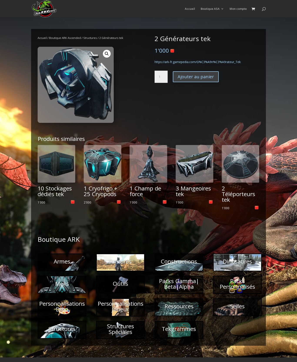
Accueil (190, 9)
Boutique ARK (59, 239)
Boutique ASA (210, 9)
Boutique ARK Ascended (65, 38)
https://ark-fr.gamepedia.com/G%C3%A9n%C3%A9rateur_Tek (198, 62)
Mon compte (238, 9)
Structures (90, 38)
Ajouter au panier (196, 77)
